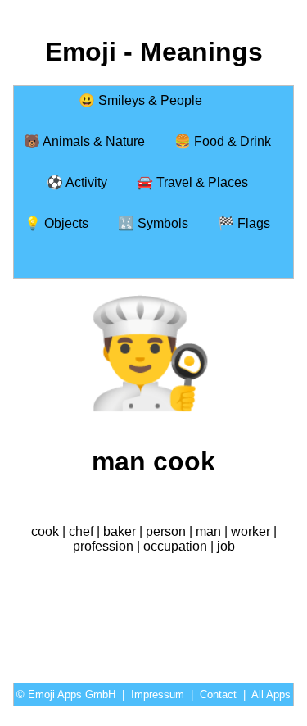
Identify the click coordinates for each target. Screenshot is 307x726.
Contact (218, 694)
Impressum (157, 694)
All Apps (271, 694)
